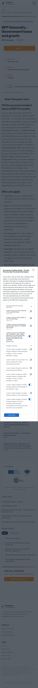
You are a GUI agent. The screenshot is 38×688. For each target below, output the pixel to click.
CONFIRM (11, 415)
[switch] (30, 311)
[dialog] (19, 344)
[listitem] (19, 306)
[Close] (34, 270)
